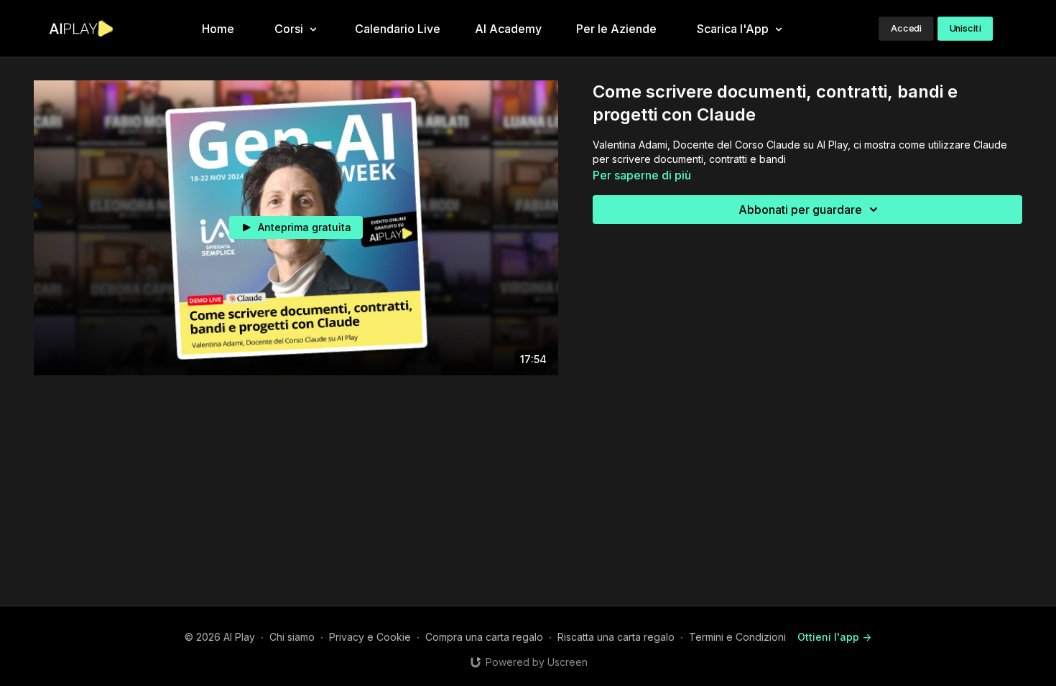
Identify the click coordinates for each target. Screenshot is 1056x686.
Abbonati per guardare (800, 209)
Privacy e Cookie (370, 637)
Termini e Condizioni (737, 637)
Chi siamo (292, 637)
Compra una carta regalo (484, 637)
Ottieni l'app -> (834, 637)
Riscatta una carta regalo (616, 637)
